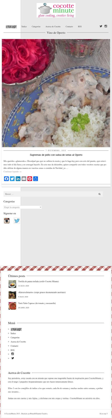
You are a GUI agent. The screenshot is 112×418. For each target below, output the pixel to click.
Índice (24, 26)
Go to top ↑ (104, 413)
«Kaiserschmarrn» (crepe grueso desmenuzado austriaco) (42, 292)
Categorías (36, 26)
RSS (80, 26)
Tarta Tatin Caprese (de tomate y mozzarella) (37, 303)
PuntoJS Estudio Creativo (38, 413)
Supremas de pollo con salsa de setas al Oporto (56, 155)
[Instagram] (106, 26)
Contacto (69, 26)
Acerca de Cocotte (53, 26)
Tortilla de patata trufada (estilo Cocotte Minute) (38, 281)
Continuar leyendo (12, 171)
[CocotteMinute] (56, 10)
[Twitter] (101, 26)
